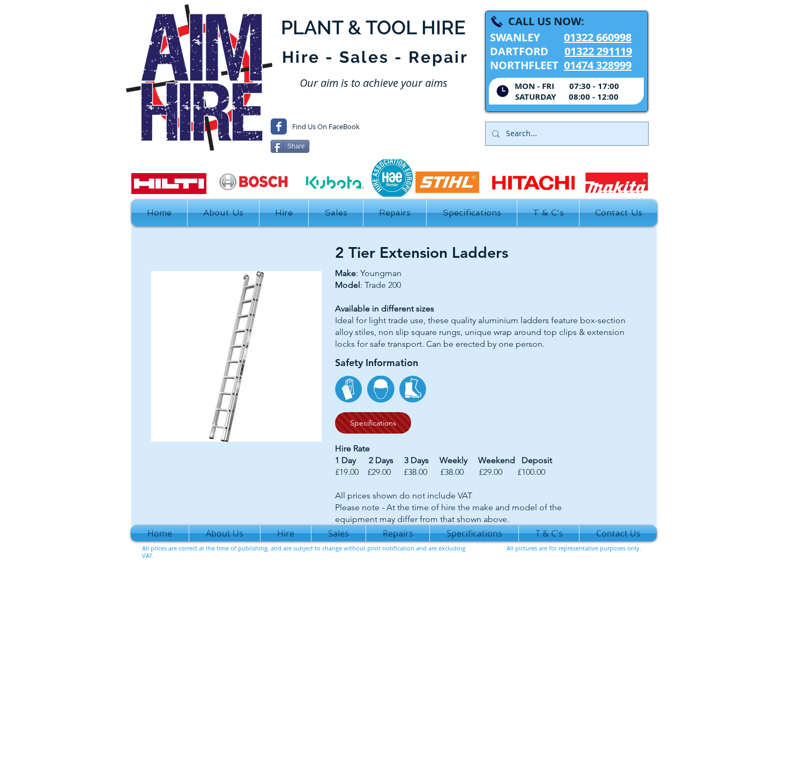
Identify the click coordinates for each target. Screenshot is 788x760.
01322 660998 (597, 37)
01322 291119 (598, 51)
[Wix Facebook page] (279, 126)
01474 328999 (597, 65)
